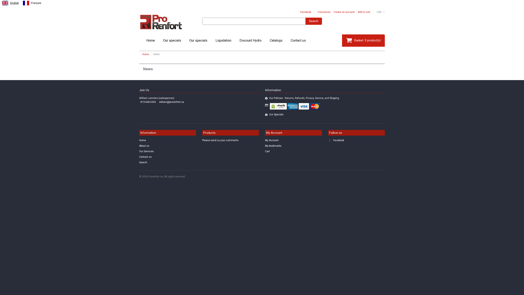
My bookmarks (273, 145)
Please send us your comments (220, 140)
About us (144, 145)
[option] (32, 3)
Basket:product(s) (367, 40)
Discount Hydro (250, 40)
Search (313, 21)
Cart (267, 151)
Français (36, 3)
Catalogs (276, 40)
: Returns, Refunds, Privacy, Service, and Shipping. (304, 98)
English (14, 3)
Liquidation (223, 40)
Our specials (172, 40)
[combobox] (10, 3)
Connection (324, 12)
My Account (272, 140)
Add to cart (364, 12)
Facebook (305, 12)
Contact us (298, 40)
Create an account (344, 12)
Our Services (146, 151)
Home (150, 40)
